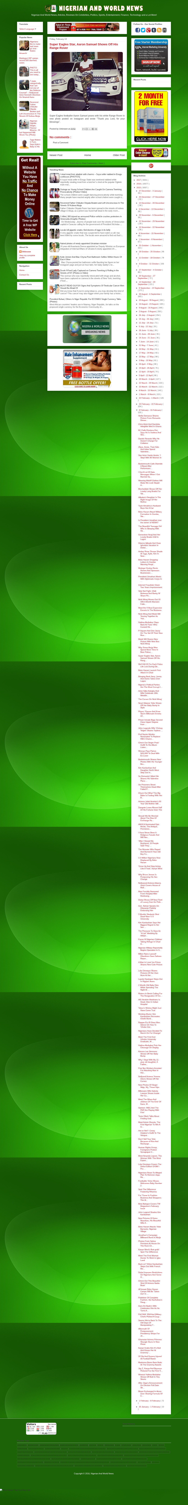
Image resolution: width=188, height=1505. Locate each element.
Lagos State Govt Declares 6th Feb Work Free (141, 1455)
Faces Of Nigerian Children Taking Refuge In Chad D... (150, 941)
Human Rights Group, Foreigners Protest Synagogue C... (147, 1149)
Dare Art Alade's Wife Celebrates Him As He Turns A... (149, 1308)
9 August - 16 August (148, 308)
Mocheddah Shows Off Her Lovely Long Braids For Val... (150, 491)
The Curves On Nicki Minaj (150, 699)
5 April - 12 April (146, 375)
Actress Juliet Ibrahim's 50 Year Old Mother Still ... (149, 802)
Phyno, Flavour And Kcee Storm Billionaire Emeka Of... (149, 713)
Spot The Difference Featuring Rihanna (147, 1190)
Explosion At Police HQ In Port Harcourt (154, 1452)
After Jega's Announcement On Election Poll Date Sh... (150, 1385)
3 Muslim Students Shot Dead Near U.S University (148, 916)
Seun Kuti (155, 1462)
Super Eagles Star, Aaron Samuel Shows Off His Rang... (149, 658)
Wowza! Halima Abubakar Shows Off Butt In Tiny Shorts (149, 1376)
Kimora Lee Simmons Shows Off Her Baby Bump (148, 1053)
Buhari (117, 1445)
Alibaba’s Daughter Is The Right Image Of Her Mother (149, 499)
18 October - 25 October (150, 252)
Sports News (126, 1445)
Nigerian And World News (49, 1445)
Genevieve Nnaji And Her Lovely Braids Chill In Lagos (149, 537)
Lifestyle (92, 1445)
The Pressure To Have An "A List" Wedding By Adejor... (149, 933)
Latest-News (21, 1445)
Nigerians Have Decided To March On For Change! (150, 1032)
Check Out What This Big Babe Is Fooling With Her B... (150, 795)
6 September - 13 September (151, 288)
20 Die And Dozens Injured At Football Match (150, 1357)
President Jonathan (51, 1462)
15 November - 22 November (151, 227)
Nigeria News (22, 1448)
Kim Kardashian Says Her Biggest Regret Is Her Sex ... (149, 924)
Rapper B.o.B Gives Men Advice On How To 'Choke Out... (149, 1024)
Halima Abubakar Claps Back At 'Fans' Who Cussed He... (148, 624)
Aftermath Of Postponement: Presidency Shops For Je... (149, 1332)
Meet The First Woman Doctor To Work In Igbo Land (149, 1257)
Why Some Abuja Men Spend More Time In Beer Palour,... (148, 649)
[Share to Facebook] (93, 129)
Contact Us (24, 275)
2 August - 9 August (147, 311)
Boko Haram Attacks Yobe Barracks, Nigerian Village (149, 1229)
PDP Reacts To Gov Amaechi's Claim (30, 1462)
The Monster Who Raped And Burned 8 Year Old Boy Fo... (149, 851)
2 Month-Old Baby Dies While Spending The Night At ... (148, 987)
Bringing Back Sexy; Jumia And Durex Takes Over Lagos (149, 678)
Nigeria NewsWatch (88, 1459)
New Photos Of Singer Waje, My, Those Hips (148, 1086)
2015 (139, 187)
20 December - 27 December (151, 197)
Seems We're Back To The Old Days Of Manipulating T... (149, 1322)
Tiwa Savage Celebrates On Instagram (88, 1465)
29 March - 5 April (147, 379)
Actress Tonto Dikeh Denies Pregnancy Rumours (87, 1448)
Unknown (26, 252)
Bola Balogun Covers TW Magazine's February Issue (149, 1206)
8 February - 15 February (150, 410)
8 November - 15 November (151, 233)
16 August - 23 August (149, 304)
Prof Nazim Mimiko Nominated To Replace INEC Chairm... (149, 736)
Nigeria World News (52, 1448)
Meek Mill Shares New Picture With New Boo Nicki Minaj (148, 641)
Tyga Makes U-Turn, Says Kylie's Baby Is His (35, 143)
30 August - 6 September (150, 294)
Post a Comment (60, 142)
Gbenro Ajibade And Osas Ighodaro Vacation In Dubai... (149, 545)
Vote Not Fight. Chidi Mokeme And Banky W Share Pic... (149, 593)
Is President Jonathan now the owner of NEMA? (149, 521)
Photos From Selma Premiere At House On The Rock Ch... (149, 1243)
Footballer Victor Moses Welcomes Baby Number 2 (150, 1183)
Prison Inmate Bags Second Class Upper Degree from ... (150, 722)
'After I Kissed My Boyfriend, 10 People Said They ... (148, 843)
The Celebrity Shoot (36, 1448)
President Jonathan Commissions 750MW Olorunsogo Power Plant (84, 1462)
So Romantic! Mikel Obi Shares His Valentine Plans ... (148, 778)
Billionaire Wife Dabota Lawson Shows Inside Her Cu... (148, 1093)
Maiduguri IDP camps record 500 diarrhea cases (28, 60)
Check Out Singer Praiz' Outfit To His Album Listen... (148, 744)
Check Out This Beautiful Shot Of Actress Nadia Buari (149, 1283)
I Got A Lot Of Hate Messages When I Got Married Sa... (149, 474)
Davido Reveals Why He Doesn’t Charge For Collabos (148, 441)
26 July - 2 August (147, 315)
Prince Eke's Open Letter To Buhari (123, 1462)
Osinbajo (64, 1448)
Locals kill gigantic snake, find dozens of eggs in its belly (85, 230)
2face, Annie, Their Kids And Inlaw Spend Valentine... (148, 449)
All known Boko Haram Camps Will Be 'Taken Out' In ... (148, 1291)
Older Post (119, 155)
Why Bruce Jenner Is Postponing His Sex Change (147, 876)
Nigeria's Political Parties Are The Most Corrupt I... (150, 686)
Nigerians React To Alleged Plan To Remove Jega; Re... (150, 1175)
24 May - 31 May (146, 349)
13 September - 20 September (146, 283)
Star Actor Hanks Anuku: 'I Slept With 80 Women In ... (149, 457)
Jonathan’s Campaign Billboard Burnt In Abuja (149, 1236)
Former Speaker (23, 1455)
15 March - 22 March (148, 387)
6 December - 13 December (151, 209)
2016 (139, 184)
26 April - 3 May (146, 364)
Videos (154, 1445)
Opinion (161, 1445)
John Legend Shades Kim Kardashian (149, 1213)
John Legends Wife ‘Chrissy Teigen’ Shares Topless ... (150, 729)
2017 (139, 180)
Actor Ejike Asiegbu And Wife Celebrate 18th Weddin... (148, 693)
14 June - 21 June (147, 338)
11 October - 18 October (150, 258)
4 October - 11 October (149, 264)
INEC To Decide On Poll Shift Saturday (82, 1455)
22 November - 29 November (151, 221)
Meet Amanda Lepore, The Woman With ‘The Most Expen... (150, 1158)
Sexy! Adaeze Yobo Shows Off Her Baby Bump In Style (149, 705)
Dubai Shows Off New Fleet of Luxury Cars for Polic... (150, 901)
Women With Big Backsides (136, 1465)
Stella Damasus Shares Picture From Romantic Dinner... (149, 418)
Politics (100, 1445)
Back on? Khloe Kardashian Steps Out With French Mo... (150, 1266)
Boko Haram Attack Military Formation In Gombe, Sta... (150, 514)
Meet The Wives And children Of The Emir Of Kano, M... (149, 1101)
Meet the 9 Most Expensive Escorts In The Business (150, 609)
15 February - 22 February (151, 404)
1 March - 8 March (147, 394)
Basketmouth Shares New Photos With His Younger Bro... (150, 761)
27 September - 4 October (150, 270)
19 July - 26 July (146, 319)
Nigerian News (33, 1445)
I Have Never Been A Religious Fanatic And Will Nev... (148, 834)
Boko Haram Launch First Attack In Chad (149, 671)
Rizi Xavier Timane (144, 1462)
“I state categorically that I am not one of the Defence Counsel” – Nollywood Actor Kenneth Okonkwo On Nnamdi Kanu (30, 89)
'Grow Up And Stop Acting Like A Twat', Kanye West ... (150, 868)
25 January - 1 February (150, 1407)
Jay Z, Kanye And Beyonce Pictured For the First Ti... (150, 1369)
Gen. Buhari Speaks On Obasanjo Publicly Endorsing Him (148, 908)
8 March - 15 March (148, 390)
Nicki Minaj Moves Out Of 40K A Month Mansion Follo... (149, 601)
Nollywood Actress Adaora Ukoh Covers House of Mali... (149, 885)
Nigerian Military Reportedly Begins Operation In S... (150, 949)
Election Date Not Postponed (103, 1452)
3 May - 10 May (146, 360)
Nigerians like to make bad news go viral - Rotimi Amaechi (29, 47)
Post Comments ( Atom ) (93, 163)
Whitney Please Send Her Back (114, 1465)
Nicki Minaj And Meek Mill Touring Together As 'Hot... (149, 616)
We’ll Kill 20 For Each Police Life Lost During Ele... (150, 665)
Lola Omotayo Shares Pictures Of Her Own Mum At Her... (148, 973)
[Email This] (83, 129)
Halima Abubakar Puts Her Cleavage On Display (149, 1046)
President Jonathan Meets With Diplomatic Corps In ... (150, 578)
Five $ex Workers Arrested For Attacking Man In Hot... (149, 1070)
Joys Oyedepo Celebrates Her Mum (110, 1455)
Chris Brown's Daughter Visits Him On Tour (50, 1452)
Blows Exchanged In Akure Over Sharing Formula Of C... (150, 1393)
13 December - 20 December (151, 203)
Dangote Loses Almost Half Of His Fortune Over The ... (150, 809)
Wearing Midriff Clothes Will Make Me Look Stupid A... (150, 482)
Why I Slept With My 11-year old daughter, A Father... (148, 1062)
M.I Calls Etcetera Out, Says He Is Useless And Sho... (149, 432)
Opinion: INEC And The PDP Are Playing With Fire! (148, 1110)
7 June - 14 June (146, 341)
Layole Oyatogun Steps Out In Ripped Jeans (150, 980)
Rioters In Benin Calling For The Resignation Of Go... (150, 994)
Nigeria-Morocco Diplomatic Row (108, 1459)
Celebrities (84, 1445)
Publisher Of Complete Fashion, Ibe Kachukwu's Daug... (150, 1300)
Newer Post (56, 155)
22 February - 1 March (149, 398)
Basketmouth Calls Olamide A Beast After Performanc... (150, 466)
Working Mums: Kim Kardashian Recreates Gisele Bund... (149, 1016)
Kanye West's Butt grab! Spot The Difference (148, 1250)
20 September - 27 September (146, 277)
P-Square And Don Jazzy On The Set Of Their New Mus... (150, 633)
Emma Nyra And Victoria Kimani (126, 1452)
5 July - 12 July (145, 326)
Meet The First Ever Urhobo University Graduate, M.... (147, 1039)
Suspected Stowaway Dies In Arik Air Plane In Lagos (54, 1465)
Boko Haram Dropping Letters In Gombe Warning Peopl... (148, 562)
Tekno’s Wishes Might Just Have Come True (149, 1009)
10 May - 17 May (146, 357)
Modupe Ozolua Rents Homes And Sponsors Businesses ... (148, 570)
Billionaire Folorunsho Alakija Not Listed (122, 1448)
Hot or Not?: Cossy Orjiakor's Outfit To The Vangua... (149, 1133)
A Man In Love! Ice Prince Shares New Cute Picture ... (150, 964)
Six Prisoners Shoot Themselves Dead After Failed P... (149, 787)
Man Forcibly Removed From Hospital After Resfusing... (148, 893)
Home (87, 155)
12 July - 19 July (146, 323)
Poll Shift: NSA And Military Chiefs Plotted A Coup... (149, 1315)
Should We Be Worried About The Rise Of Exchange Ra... (148, 818)
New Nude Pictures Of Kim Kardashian (65, 1459)
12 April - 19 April (146, 372)
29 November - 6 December (151, 215)
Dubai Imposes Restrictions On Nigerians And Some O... (150, 1274)
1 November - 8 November (151, 239)
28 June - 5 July (146, 330)
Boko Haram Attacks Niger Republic (152, 1448)
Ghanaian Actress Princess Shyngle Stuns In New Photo (150, 1341)
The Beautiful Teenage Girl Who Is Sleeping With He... (150, 528)
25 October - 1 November (150, 245)
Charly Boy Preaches (25, 1452)
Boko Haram (146, 1445)
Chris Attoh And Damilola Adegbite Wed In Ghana (149, 425)
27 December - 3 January (150, 191)
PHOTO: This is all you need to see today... (35, 71)
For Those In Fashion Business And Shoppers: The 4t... (150, 1197)
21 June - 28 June (147, 334)
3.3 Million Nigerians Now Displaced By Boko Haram (149, 860)
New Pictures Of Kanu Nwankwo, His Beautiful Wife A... (149, 1220)
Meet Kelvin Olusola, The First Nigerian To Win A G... (149, 1124)
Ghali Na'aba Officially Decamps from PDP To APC (49, 1455)
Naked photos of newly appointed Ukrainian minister (83, 243)
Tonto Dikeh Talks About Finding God (148, 1117)
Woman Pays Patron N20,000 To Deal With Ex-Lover (148, 753)
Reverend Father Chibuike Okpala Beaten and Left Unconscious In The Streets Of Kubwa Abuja (29, 109)
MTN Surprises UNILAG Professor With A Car (33, 1459)
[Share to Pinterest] (96, 129)
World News (109, 1445)
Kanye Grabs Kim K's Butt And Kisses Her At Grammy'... (149, 1350)
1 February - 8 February (149, 1401)
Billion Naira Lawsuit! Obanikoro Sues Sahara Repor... (149, 956)
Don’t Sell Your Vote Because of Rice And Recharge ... (148, 1141)
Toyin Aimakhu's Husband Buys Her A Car (149, 507)
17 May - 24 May (146, 353)
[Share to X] (89, 129)
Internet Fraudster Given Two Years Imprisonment (150, 586)
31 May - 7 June (146, 345)
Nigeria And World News (69, 1445)
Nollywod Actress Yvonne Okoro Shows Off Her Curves (149, 1078)
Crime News (136, 1445)
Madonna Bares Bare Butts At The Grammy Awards (150, 1363)
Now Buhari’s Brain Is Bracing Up (134, 1459)
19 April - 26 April (146, 368)
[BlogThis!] (86, 129)
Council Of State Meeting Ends (79, 1452)
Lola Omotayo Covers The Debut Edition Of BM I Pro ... (149, 1166)
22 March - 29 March (148, 383)
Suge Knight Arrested (25, 1465)
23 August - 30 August (149, 300)
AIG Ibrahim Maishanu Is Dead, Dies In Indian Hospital (149, 1001)
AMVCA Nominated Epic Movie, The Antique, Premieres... (148, 826)
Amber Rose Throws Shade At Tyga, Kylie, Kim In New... (150, 553)
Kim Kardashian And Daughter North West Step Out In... (148, 770)
